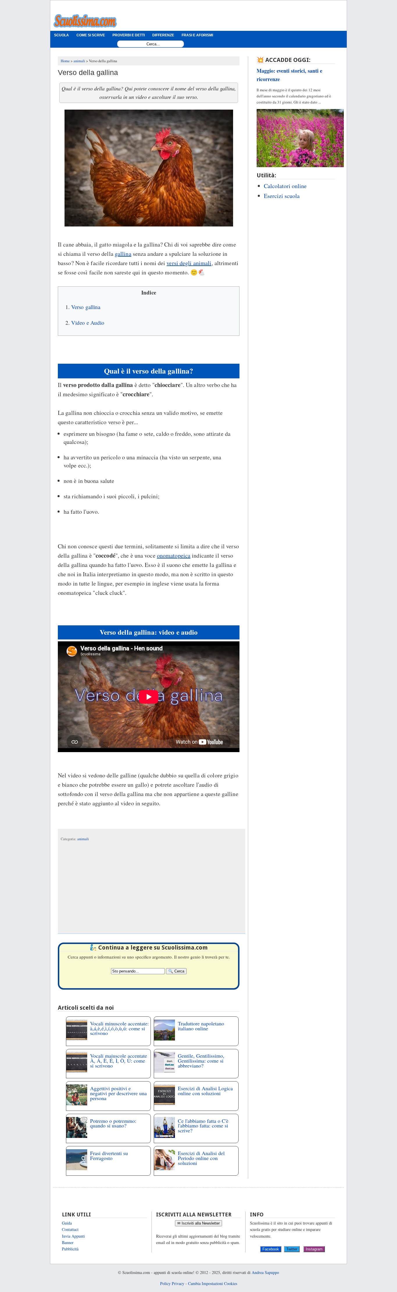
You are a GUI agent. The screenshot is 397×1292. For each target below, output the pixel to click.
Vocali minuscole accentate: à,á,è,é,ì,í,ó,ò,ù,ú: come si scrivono (119, 1028)
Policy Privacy (172, 1283)
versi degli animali (189, 263)
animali (83, 838)
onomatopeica (173, 555)
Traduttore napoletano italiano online (201, 1026)
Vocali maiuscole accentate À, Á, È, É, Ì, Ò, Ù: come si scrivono (118, 1060)
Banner (68, 1242)
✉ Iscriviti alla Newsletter (198, 1223)
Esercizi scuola (282, 196)
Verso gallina (85, 306)
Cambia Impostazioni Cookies (212, 1283)
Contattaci (70, 1229)
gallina (123, 254)
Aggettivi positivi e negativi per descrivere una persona (118, 1093)
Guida (67, 1223)
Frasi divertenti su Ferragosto (109, 1155)
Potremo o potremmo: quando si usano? (113, 1123)
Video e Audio (87, 322)
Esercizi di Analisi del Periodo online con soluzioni (201, 1158)
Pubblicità (70, 1249)
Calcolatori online (285, 186)
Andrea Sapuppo (265, 1272)
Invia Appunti (73, 1236)
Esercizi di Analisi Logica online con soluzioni (205, 1091)
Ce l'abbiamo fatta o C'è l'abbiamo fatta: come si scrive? (203, 1125)
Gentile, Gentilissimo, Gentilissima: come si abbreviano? (201, 1060)
